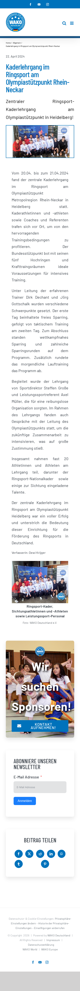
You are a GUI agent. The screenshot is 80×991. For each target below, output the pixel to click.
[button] (14, 593)
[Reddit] (40, 854)
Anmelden (25, 801)
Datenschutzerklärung (41, 944)
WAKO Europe (49, 949)
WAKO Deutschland (58, 935)
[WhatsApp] (61, 854)
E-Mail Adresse (26, 777)
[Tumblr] (19, 864)
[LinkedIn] (51, 854)
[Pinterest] (45, 864)
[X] (29, 854)
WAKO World (30, 949)
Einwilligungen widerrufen (49, 928)
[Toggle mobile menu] (72, 23)
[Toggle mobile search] (64, 23)
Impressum (53, 940)
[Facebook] (19, 854)
